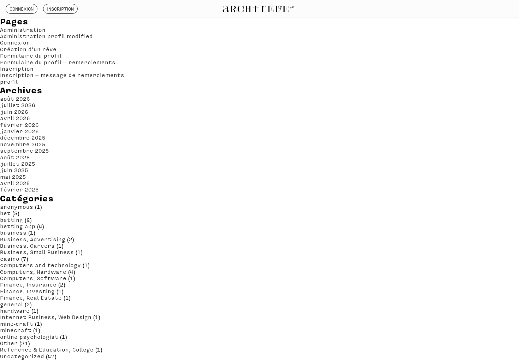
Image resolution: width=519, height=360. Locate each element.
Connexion (22, 8)
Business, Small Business (37, 252)
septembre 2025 (24, 150)
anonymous (16, 207)
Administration (23, 30)
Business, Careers (27, 245)
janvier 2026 (19, 131)
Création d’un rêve (28, 49)
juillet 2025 (17, 163)
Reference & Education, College (47, 349)
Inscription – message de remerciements (62, 75)
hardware (15, 310)
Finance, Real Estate (31, 297)
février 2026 (19, 125)
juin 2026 (14, 112)
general (11, 304)
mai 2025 (13, 177)
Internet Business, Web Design (45, 317)
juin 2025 (14, 170)
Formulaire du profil (30, 55)
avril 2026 (15, 118)
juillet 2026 (17, 105)
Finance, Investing (27, 291)
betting (11, 220)
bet (5, 213)
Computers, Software (33, 278)
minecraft (15, 330)
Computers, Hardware (33, 272)
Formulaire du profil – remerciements (57, 62)
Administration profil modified (46, 36)
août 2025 (15, 157)
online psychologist (29, 337)
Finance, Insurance (28, 284)
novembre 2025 (23, 144)
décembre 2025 (23, 137)
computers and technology (40, 265)
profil (9, 81)
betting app (17, 226)
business (13, 232)
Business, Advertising (32, 239)
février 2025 (19, 189)
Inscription (60, 8)
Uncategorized (22, 356)
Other (9, 343)
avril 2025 (15, 183)
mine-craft (16, 323)
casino (9, 258)
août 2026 (15, 98)
